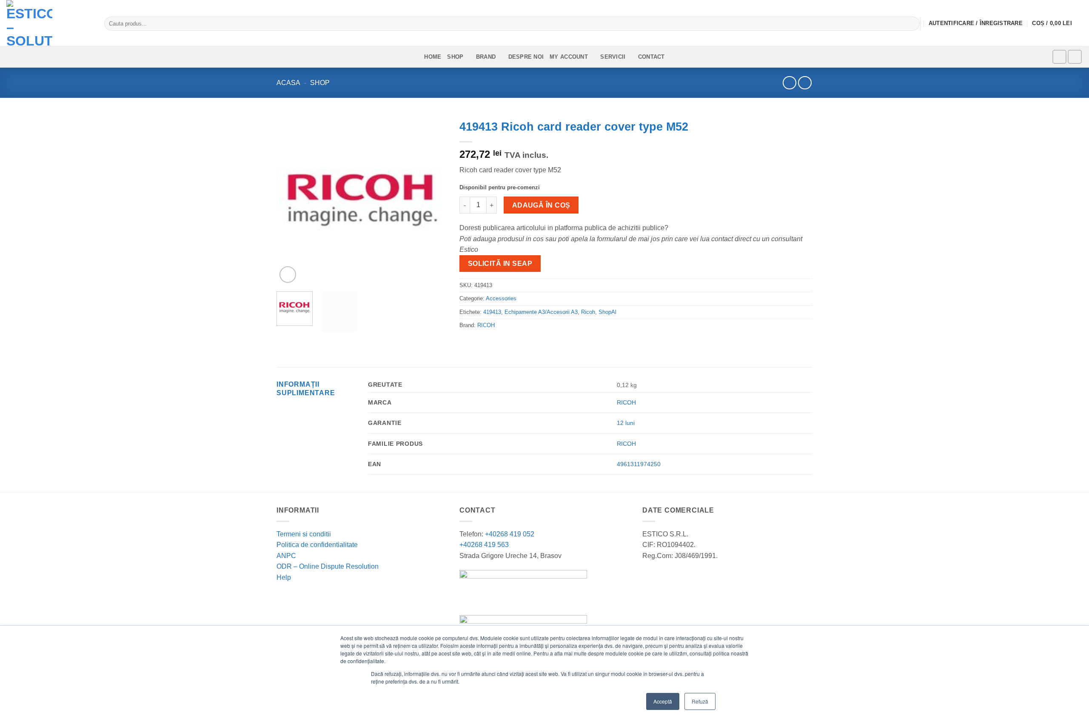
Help (284, 577)
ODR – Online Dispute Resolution (328, 566)
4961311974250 (639, 464)
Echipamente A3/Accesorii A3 (541, 312)
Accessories (501, 298)
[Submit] (911, 24)
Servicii (612, 57)
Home (432, 57)
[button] (1057, 23)
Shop (455, 57)
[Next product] (789, 82)
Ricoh (588, 312)
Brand (486, 57)
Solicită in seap (500, 263)
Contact (651, 57)
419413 (492, 312)
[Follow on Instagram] (1075, 57)
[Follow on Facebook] (1059, 57)
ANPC (286, 555)
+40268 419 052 (508, 534)
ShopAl (607, 312)
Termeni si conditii (304, 534)
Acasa (288, 82)
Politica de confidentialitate (317, 544)
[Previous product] (804, 82)
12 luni (626, 422)
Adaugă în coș (541, 205)
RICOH (486, 325)
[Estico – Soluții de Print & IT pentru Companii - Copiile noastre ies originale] (48, 23)
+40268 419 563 (484, 544)
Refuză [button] (700, 701)
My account (569, 57)
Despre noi (526, 57)
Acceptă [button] (662, 701)
